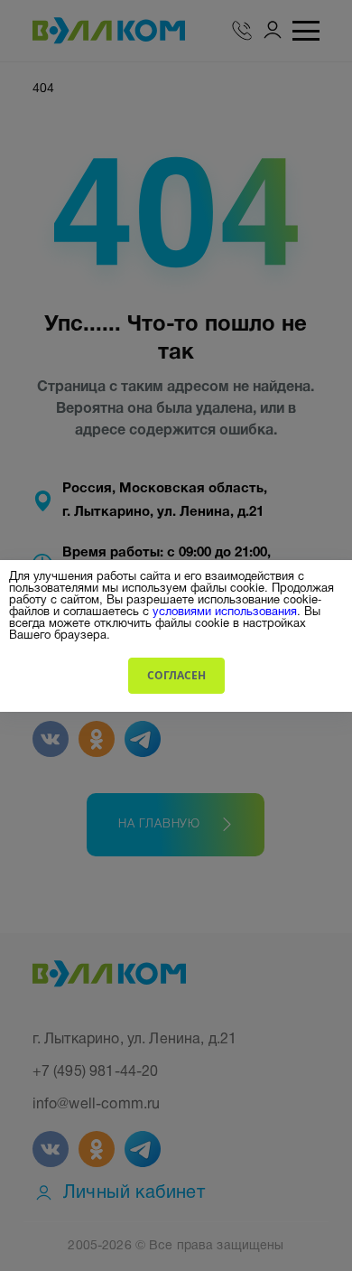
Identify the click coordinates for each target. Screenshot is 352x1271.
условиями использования (225, 610)
